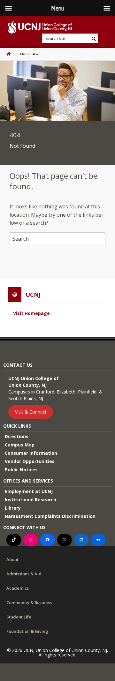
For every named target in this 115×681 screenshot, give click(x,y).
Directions (16, 436)
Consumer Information (31, 453)
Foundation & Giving (27, 631)
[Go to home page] (36, 27)
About (12, 559)
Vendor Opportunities (30, 461)
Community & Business (29, 602)
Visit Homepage (31, 313)
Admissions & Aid (24, 574)
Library (13, 508)
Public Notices (21, 470)
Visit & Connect (31, 412)
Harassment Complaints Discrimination (50, 516)
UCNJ (33, 294)
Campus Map (19, 445)
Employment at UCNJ (29, 491)
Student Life (18, 617)
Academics (17, 588)
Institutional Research (30, 500)
